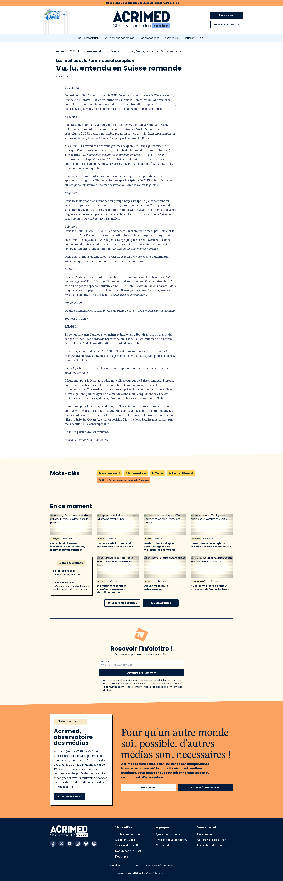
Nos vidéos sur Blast (128, 851)
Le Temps (157, 473)
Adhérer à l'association (205, 787)
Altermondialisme (136, 473)
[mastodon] (94, 844)
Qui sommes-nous (168, 834)
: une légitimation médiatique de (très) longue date (71, 588)
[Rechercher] (201, 38)
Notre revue (172, 38)
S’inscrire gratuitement (141, 672)
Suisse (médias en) (109, 473)
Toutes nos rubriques (129, 834)
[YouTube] (70, 844)
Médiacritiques (125, 840)
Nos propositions (149, 38)
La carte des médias (128, 845)
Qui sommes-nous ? (69, 796)
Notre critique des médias (119, 38)
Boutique (189, 38)
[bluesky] (86, 844)
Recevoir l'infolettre (226, 24)
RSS (138, 865)
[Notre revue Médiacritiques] (60, 23)
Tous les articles (160, 603)
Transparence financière (171, 840)
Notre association (88, 38)
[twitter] (61, 844)
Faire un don (227, 15)
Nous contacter (166, 845)
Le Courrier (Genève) (181, 473)
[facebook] (53, 844)
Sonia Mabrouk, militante (66, 574)
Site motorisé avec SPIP (159, 865)
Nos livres (121, 856)
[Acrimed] (141, 20)
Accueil (61, 51)
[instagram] (78, 844)
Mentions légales (120, 865)
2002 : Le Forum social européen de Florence (101, 51)
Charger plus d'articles (122, 603)
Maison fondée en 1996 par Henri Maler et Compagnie (142, 873)
